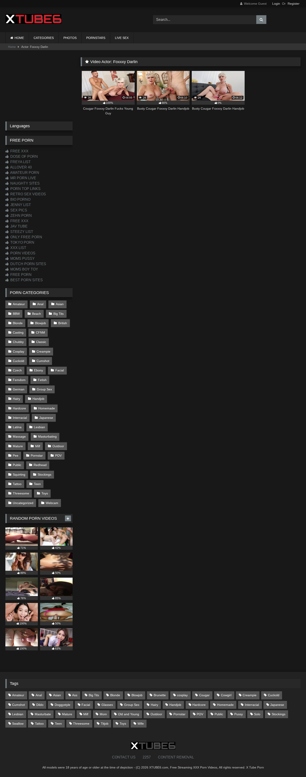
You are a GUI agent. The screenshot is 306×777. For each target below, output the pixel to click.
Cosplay (18, 351)
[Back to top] (292, 763)
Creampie (43, 351)
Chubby (18, 342)
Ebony (38, 370)
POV (58, 455)
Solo (257, 714)
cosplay (182, 695)
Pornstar (37, 455)
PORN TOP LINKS (25, 189)
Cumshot (43, 361)
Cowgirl (226, 695)
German (18, 389)
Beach (36, 313)
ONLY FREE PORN (25, 237)
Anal (40, 304)
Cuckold (18, 361)
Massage (19, 436)
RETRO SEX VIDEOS (27, 194)
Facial (59, 370)
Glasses (107, 705)
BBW (16, 313)
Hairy (16, 398)
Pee (15, 455)
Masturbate (43, 714)
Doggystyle (62, 705)
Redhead (40, 465)
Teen (37, 484)
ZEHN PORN (20, 215)
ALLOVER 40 (20, 167)
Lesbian (39, 427)
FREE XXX (18, 151)
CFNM (40, 332)
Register (294, 3)
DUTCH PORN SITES (27, 264)
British (62, 323)
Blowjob (40, 323)
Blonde (18, 323)
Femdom (19, 380)
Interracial (20, 417)
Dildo (39, 705)
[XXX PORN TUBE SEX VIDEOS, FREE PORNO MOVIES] (33, 19)
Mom (103, 714)
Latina (17, 427)
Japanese (46, 417)
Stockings (44, 474)
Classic (41, 342)
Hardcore (19, 408)
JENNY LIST (20, 205)
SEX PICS (18, 210)
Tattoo (17, 484)
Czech (17, 370)
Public (17, 465)
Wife (141, 723)
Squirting (19, 474)
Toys (44, 493)
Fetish (42, 380)
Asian (60, 304)
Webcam (52, 503)
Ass (74, 695)
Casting (18, 332)
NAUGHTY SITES (24, 183)
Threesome (21, 493)
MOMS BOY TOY (23, 269)
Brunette (160, 695)
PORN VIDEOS (22, 253)
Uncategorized (23, 503)
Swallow (18, 723)
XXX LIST (17, 248)
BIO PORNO (19, 199)
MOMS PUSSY (22, 258)
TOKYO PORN (21, 242)
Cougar (204, 695)
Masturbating (47, 436)
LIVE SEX (122, 38)
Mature (18, 446)
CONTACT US (124, 757)
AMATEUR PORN (24, 173)
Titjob (104, 723)
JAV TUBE (18, 226)
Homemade (46, 408)
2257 (147, 757)
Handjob (38, 398)
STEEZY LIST (21, 232)
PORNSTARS (95, 38)
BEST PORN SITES (26, 280)
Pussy (238, 714)
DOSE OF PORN (23, 156)
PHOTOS (70, 38)
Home (12, 47)
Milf (37, 446)
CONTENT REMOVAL (176, 757)
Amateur (19, 304)
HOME (19, 38)
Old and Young (128, 714)
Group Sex (44, 389)
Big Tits (58, 313)
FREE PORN (20, 275)
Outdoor (58, 446)
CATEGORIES (44, 38)
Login (276, 3)
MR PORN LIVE (22, 178)
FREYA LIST (20, 162)
